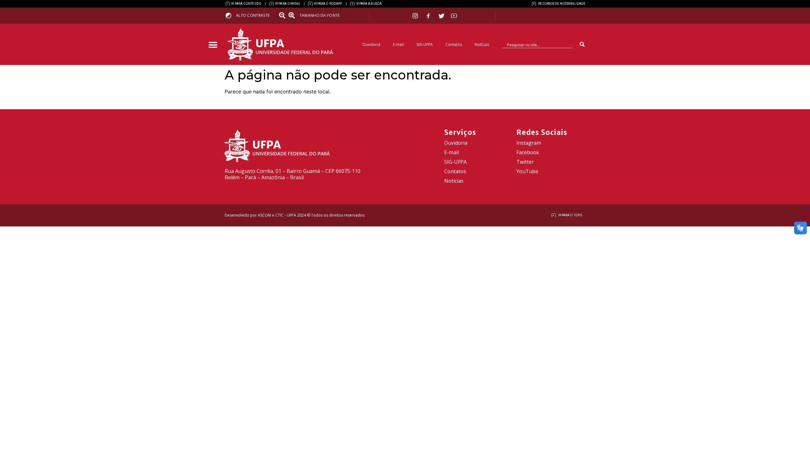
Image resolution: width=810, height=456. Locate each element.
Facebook (527, 152)
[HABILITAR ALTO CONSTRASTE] (230, 15)
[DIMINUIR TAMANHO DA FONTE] (283, 15)
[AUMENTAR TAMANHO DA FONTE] (294, 15)
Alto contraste (253, 15)
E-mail (398, 44)
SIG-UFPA (424, 44)
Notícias (482, 44)
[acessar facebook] (429, 16)
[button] (213, 45)
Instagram (528, 142)
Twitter (525, 161)
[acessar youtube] (454, 15)
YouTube (527, 171)
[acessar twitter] (442, 16)
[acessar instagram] (416, 16)
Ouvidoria (371, 44)
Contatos (454, 44)
